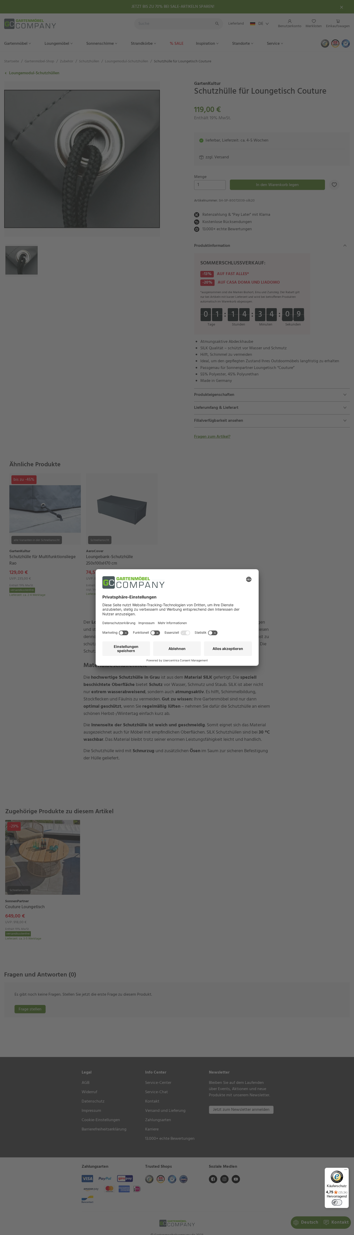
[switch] (337, 1202)
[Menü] (346, 1171)
